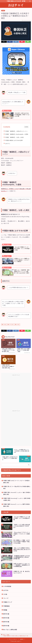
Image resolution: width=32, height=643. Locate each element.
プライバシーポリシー (13, 639)
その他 (5, 594)
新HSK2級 (6, 617)
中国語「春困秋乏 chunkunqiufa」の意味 (16, 134)
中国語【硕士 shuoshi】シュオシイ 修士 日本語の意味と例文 (16, 493)
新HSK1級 (6, 614)
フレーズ (5, 598)
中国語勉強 (6, 606)
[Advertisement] (16, 392)
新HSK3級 (6, 621)
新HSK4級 (6, 625)
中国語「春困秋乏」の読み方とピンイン (16, 131)
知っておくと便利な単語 (10, 629)
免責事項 (21, 639)
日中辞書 (17, 324)
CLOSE (26, 126)
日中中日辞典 (11, 324)
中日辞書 (4, 324)
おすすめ (5, 590)
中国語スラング (7, 602)
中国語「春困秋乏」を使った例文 (14, 137)
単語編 (3, 10)
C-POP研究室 (7, 586)
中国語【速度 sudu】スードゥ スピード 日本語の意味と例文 (16, 481)
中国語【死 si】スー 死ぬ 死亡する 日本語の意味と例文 (16, 487)
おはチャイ (16, 5)
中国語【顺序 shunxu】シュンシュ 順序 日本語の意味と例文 (16, 505)
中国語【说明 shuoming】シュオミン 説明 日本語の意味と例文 (16, 499)
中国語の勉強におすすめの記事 (14, 140)
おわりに (7, 143)
